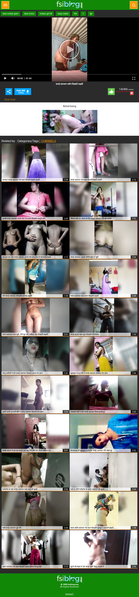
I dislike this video (132, 93)
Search (134, 5)
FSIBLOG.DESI (69, 579)
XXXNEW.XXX (69, 4)
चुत (91, 13)
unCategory (22, 91)
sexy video (63, 13)
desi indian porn (10, 13)
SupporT (69, 594)
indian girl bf (46, 13)
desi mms (29, 13)
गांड (75, 13)
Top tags (5, 5)
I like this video (111, 91)
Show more (9, 99)
